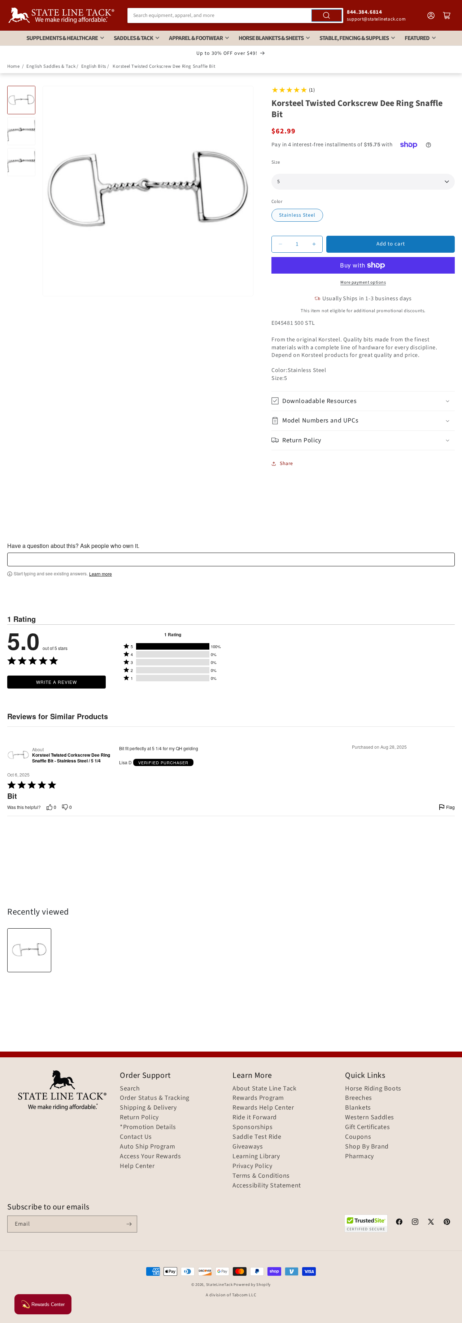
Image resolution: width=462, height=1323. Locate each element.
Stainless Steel (297, 215)
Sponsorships (252, 1127)
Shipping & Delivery (148, 1107)
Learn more (100, 574)
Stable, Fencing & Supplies (354, 38)
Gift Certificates (367, 1127)
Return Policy (139, 1117)
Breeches (358, 1098)
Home (13, 66)
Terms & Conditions (261, 1176)
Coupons (358, 1137)
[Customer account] (431, 15)
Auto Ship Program (147, 1146)
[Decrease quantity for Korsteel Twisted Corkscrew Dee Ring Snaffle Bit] (280, 244)
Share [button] (286, 463)
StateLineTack (219, 1284)
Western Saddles (369, 1117)
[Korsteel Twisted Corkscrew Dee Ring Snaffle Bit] (29, 950)
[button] (363, 401)
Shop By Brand (367, 1146)
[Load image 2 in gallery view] (21, 131)
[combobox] (235, 15)
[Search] (326, 15)
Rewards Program (258, 1098)
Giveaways (247, 1146)
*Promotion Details (148, 1127)
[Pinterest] (447, 1223)
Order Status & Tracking (154, 1098)
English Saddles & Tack (50, 66)
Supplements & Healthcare (62, 38)
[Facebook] (399, 1223)
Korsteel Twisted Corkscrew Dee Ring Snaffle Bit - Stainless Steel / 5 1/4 (71, 758)
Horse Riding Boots (373, 1088)
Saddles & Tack (133, 38)
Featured (417, 38)
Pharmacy (359, 1156)
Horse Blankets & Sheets (271, 38)
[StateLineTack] (61, 15)
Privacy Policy (252, 1166)
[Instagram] (415, 1223)
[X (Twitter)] (431, 1223)
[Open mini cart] (447, 15)
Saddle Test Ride (257, 1137)
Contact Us (136, 1137)
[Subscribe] (129, 1224)
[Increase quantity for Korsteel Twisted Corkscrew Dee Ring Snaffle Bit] (314, 244)
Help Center (137, 1166)
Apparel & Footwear (196, 38)
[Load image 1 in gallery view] (21, 100)
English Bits (93, 66)
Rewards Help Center (263, 1107)
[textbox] (231, 559)
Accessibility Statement (266, 1185)
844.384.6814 (364, 12)
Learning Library (256, 1156)
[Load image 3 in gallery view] (21, 162)
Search (130, 1088)
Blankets (358, 1107)
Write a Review (56, 682)
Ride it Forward (254, 1117)
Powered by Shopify (252, 1284)
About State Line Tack (264, 1088)
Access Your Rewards (150, 1156)
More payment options (363, 282)
